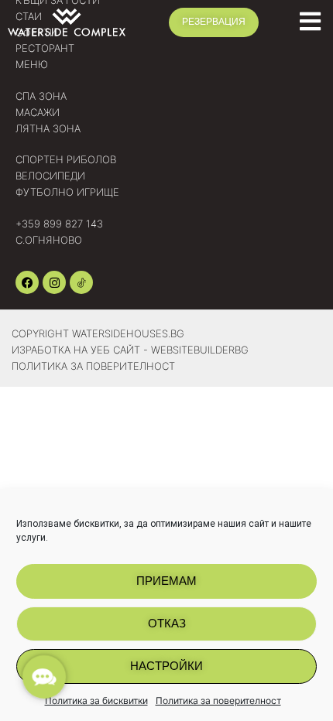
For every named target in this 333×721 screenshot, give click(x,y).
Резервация (213, 21)
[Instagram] (54, 282)
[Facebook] (27, 282)
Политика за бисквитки (96, 700)
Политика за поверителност (218, 700)
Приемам (166, 580)
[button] (43, 676)
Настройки (166, 665)
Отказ (167, 623)
